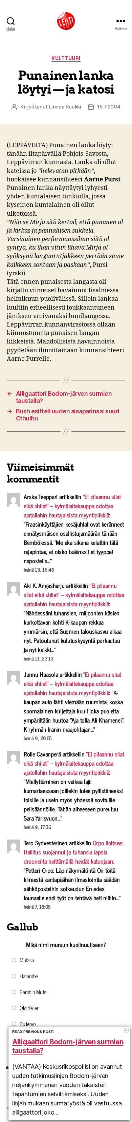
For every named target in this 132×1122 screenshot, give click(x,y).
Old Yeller (29, 1007)
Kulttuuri (66, 58)
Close (126, 1030)
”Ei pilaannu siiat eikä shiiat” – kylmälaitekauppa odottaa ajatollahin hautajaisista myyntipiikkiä (72, 505)
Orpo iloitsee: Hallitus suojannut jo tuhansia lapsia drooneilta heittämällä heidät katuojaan (73, 852)
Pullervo (28, 1023)
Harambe (29, 975)
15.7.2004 (108, 106)
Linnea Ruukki (65, 106)
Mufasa (27, 960)
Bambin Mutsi (33, 991)
